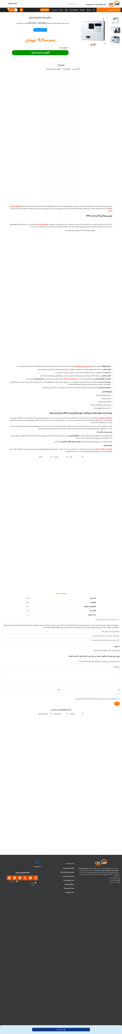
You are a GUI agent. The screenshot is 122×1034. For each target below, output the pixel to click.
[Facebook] (19, 877)
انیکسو (28, 615)
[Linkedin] (14, 877)
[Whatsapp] (25, 877)
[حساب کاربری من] (21, 10)
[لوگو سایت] (114, 4)
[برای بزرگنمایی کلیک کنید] (105, 44)
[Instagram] (35, 877)
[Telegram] (9, 877)
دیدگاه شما (116, 667)
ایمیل (58, 689)
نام (119, 689)
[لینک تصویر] (76, 523)
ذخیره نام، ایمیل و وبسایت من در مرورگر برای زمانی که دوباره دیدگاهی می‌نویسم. (96, 699)
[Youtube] (30, 877)
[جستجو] (55, 4)
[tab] (61, 593)
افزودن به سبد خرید (40, 52)
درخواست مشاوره (44, 10)
